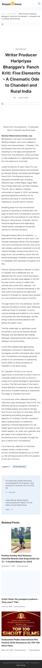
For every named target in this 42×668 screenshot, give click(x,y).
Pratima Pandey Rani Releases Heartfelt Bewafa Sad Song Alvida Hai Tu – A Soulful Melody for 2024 (20, 558)
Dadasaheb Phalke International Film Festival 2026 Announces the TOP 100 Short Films (21, 642)
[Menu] (39, 3)
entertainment (19, 467)
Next (7, 509)
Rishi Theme (21, 665)
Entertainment (21, 49)
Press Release (34, 650)
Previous (12, 492)
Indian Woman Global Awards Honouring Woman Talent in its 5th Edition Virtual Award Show (19, 502)
